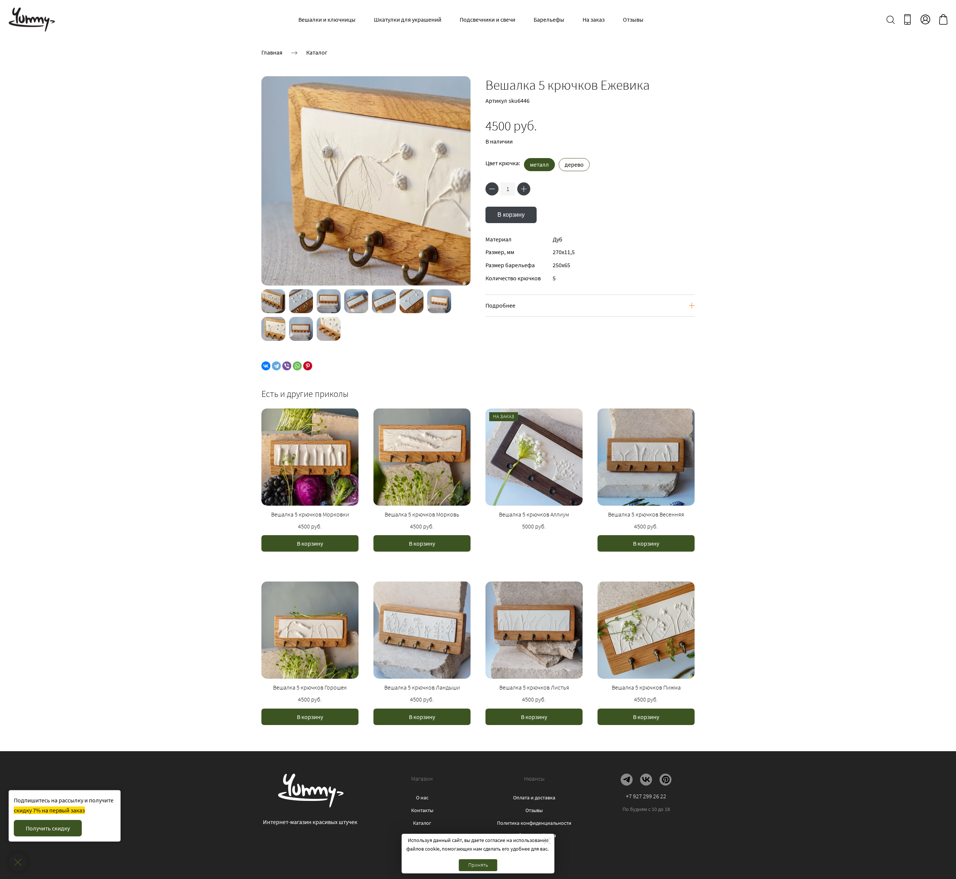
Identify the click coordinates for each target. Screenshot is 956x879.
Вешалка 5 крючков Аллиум (534, 514)
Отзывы (633, 19)
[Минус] (492, 188)
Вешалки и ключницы (327, 19)
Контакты (422, 810)
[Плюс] (523, 188)
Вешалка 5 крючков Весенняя (646, 514)
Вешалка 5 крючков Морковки (310, 514)
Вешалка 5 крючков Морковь (422, 514)
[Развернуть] (18, 862)
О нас (422, 797)
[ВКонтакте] (265, 365)
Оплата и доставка (534, 797)
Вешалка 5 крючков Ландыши (422, 687)
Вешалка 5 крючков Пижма (646, 687)
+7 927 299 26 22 (646, 796)
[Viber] (286, 365)
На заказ (594, 19)
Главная (271, 52)
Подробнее (500, 305)
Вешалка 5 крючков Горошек (310, 687)
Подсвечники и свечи (487, 19)
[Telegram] (276, 365)
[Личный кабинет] (925, 19)
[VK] (646, 780)
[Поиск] (891, 19)
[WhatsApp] (297, 365)
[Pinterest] (307, 365)
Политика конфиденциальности (534, 823)
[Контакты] (907, 19)
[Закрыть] (547, 841)
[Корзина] (943, 19)
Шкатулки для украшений (407, 19)
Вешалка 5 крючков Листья (534, 687)
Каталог (317, 52)
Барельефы (549, 19)
